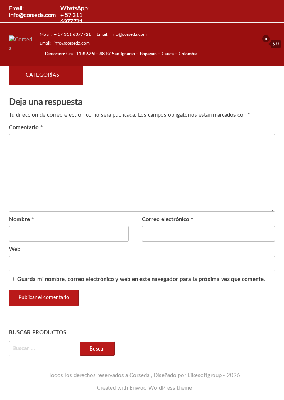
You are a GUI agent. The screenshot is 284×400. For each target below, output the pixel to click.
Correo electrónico (167, 219)
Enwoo (138, 388)
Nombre (21, 219)
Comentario (26, 127)
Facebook (166, 75)
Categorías (42, 75)
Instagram (179, 75)
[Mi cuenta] (251, 43)
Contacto (191, 75)
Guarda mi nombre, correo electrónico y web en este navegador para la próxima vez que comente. (141, 279)
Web (15, 249)
